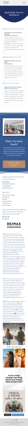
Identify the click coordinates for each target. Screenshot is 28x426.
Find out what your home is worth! (14, 164)
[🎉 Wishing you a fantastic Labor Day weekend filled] (14, 311)
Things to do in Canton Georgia (11, 88)
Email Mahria (5, 218)
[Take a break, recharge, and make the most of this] (14, 289)
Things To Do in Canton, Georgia (12, 87)
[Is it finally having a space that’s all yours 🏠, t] (14, 334)
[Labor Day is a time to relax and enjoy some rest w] (14, 267)
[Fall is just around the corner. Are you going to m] (14, 356)
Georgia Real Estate (8, 35)
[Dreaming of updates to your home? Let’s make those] (14, 379)
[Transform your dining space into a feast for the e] (14, 401)
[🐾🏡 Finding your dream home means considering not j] (14, 244)
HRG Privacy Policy (13, 422)
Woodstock (15, 35)
